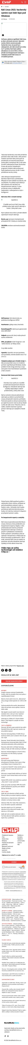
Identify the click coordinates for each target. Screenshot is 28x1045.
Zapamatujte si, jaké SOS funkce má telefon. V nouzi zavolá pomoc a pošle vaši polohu (13, 974)
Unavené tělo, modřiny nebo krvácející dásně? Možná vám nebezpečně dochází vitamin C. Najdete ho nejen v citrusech (13, 991)
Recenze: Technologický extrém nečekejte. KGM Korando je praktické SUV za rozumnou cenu (14, 969)
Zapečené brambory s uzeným (18, 920)
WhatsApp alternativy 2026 (8, 907)
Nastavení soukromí (7, 846)
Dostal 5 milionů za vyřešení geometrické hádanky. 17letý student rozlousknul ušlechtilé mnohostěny (13, 957)
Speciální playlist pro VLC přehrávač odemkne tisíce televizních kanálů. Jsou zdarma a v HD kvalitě (12, 809)
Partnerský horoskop (17, 901)
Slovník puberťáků (6, 901)
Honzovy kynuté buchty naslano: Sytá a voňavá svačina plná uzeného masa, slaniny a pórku (13, 996)
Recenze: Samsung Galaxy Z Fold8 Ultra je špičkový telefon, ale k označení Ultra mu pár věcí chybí (14, 735)
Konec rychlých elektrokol (8, 925)
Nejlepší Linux (5, 935)
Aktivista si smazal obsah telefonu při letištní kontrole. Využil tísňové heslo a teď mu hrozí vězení (14, 775)
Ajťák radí (15, 904)
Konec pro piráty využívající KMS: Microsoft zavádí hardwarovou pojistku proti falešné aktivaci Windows (13, 786)
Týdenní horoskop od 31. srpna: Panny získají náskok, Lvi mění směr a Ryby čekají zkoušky (13, 1006)
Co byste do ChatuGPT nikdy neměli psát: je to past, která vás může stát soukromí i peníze (13, 768)
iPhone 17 (4, 933)
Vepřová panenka (17, 910)
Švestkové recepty (18, 919)
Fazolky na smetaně (7, 912)
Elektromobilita (19, 932)
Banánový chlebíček (7, 914)
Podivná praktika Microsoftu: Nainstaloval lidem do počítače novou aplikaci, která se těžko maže (13, 707)
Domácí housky (5, 920)
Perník (7, 919)
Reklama (4, 840)
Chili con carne (16, 914)
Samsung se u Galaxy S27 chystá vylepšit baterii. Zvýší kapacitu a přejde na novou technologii (12, 720)
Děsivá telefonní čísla (17, 899)
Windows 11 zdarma (19, 928)
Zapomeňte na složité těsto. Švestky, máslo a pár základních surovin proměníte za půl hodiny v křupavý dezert (14, 984)
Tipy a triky (4, 791)
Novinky (7, 6)
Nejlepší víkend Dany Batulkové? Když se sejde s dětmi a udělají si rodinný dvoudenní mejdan (14, 1011)
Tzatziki (16, 917)
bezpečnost (5, 758)
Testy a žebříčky (6, 725)
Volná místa (5, 839)
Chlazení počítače (17, 923)
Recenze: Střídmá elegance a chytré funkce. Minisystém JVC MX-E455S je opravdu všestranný (13, 753)
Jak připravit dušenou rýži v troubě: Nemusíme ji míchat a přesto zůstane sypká (14, 1001)
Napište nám (20, 665)
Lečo (12, 919)
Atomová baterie (16, 930)
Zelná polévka (9, 917)
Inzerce (20, 842)
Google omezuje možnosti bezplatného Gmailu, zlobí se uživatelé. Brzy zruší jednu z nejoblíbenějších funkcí (13, 694)
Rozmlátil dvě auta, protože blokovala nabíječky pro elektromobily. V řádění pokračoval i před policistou (13, 945)
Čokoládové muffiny (18, 912)
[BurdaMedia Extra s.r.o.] (10, 830)
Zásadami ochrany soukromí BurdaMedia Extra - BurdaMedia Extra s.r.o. (14, 876)
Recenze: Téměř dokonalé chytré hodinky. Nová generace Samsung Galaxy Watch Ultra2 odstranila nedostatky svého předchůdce (13, 742)
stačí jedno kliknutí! (17, 63)
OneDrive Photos (17, 927)
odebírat (14, 862)
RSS (19, 844)
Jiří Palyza (4, 19)
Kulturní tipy (9, 904)
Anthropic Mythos (6, 930)
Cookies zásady (6, 852)
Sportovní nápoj (6, 915)
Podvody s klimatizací (18, 933)
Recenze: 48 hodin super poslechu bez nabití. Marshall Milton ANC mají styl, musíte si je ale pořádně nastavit (13, 729)
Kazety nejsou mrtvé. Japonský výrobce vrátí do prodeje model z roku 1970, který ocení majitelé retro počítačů (13, 951)
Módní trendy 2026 (15, 905)
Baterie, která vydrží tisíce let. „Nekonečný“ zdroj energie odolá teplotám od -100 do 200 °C (13, 700)
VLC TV (10, 933)
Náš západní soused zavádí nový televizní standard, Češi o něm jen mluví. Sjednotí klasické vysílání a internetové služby (12, 713)
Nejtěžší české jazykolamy (12, 902)
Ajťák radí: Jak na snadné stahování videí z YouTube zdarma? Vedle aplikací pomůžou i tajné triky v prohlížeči (13, 815)
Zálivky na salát (15, 915)
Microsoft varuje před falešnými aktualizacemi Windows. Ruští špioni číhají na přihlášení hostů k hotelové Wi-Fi (13, 762)
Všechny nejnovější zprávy (14, 681)
